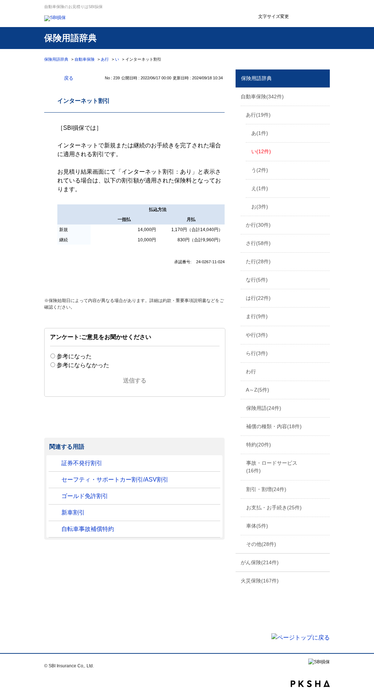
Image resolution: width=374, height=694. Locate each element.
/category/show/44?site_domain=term (323, 261)
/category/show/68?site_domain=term (323, 334)
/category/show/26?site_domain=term (323, 114)
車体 (257, 526)
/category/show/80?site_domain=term (323, 389)
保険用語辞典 (56, 59)
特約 (258, 445)
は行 (258, 298)
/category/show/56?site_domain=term (323, 297)
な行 (257, 280)
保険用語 (263, 408)
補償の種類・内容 (274, 426)
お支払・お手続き (274, 507)
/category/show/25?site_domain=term (323, 96)
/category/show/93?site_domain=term (323, 562)
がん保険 (260, 562)
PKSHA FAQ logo (310, 684)
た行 (258, 261)
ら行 (257, 353)
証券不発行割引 (81, 463)
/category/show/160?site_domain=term (323, 580)
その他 (261, 544)
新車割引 (73, 512)
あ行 (105, 59)
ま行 (257, 316)
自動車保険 (85, 59)
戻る (68, 78)
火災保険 (260, 581)
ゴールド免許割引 (84, 496)
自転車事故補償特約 (87, 529)
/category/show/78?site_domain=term (323, 371)
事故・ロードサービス (271, 467)
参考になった (74, 356)
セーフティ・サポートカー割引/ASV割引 (114, 479)
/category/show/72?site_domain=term (323, 353)
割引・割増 (266, 489)
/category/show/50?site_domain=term (323, 279)
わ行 (251, 371)
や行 (257, 335)
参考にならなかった (83, 365)
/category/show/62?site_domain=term (323, 316)
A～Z (257, 390)
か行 (258, 225)
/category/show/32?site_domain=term (323, 224)
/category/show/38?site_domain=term (323, 242)
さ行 (258, 243)
